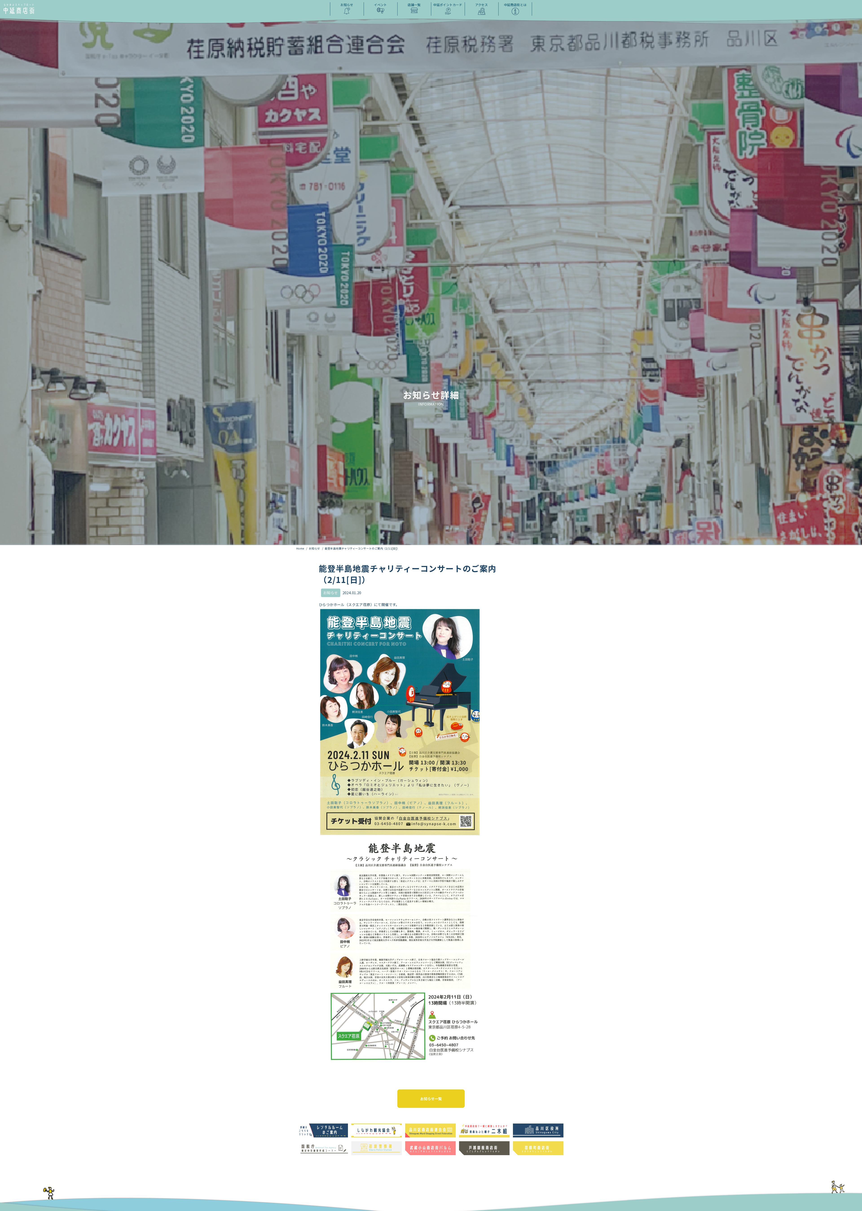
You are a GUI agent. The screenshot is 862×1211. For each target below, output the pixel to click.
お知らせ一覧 (431, 1098)
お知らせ (315, 548)
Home (300, 548)
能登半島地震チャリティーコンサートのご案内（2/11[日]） (362, 548)
